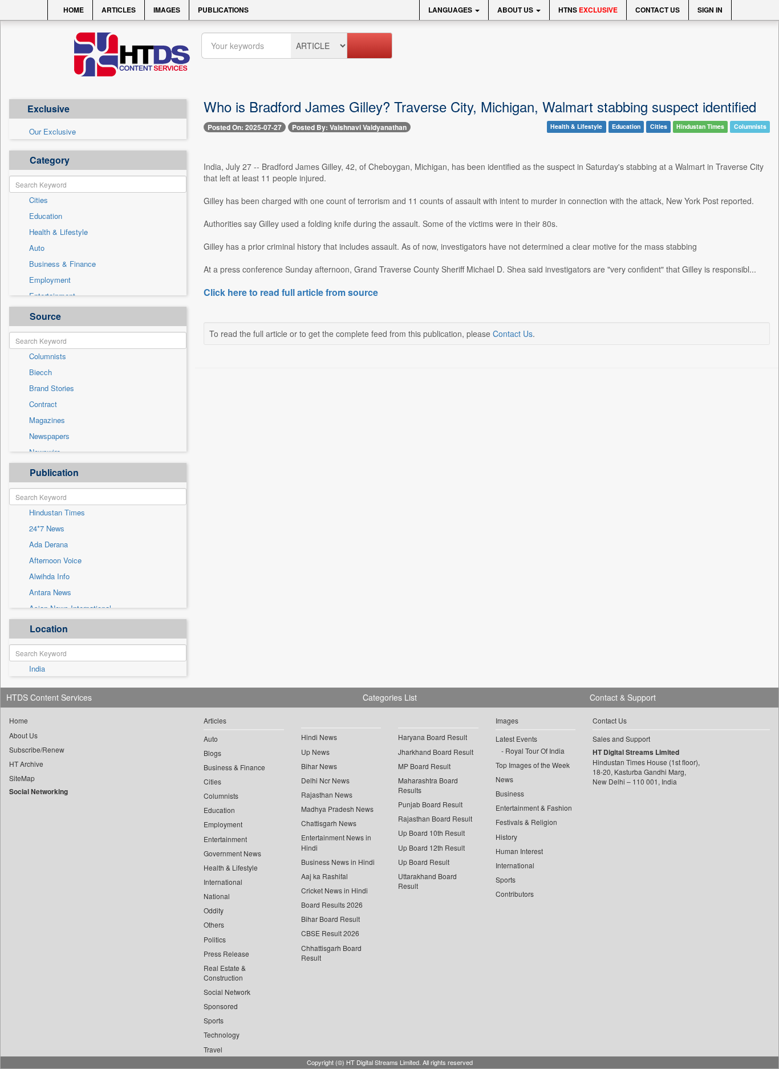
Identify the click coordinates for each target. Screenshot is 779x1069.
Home (73, 10)
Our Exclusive (52, 132)
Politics (215, 939)
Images (166, 10)
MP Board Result (424, 766)
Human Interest (519, 851)
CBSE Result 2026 (330, 933)
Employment (50, 280)
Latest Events (516, 738)
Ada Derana (48, 544)
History (506, 837)
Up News (315, 752)
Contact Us (657, 10)
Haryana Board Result (432, 737)
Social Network (227, 992)
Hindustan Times (57, 512)
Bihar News (319, 766)
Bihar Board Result (330, 919)
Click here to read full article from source (291, 292)
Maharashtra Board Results (428, 785)
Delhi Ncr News (325, 780)
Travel (213, 1049)
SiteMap (22, 778)
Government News (232, 853)
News (504, 779)
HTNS (588, 10)
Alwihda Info (49, 576)
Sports (214, 1020)
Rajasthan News (326, 794)
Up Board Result (423, 862)
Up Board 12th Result (431, 847)
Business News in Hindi (338, 862)
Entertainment (225, 839)
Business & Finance (62, 264)
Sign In (710, 10)
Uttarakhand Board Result (427, 881)
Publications (223, 10)
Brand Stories (51, 388)
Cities (38, 200)
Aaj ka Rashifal (324, 876)
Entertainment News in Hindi (336, 842)
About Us (516, 10)
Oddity (214, 910)
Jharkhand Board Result (435, 752)
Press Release (226, 953)
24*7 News (46, 528)
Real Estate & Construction (225, 972)
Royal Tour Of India (535, 750)
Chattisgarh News (328, 823)
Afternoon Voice (55, 560)
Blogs (212, 753)
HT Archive (26, 764)
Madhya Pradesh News (337, 809)
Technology (222, 1034)
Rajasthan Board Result (435, 818)
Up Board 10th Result (431, 833)
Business (510, 793)
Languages (451, 10)
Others (214, 924)
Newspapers (49, 436)
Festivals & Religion (526, 822)
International (223, 882)
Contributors (515, 894)
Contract (43, 404)
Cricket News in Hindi (334, 890)
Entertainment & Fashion (534, 807)
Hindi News (319, 737)
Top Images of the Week (533, 765)
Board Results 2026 (332, 904)
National (217, 896)
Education (45, 216)
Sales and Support (621, 738)
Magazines (47, 420)
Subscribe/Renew (36, 749)
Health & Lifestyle (58, 232)
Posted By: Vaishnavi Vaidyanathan (349, 127)
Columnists (47, 356)
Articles (119, 10)
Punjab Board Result (430, 804)
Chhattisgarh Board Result (331, 952)
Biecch (40, 372)
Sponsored (221, 1006)
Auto (36, 248)
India (37, 669)
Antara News (50, 592)
